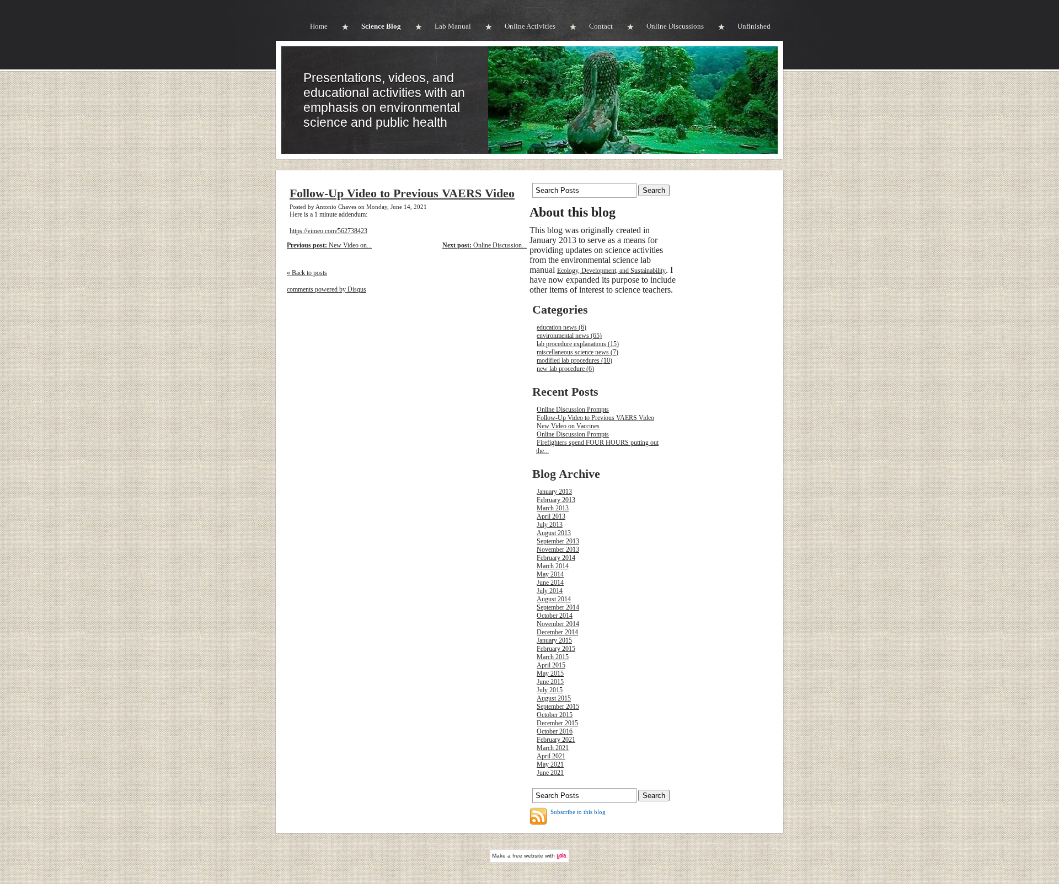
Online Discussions (675, 26)
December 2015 (557, 723)
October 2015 (555, 715)
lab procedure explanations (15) (578, 344)
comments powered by (326, 289)
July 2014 (550, 591)
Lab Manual (453, 26)
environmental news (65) (569, 335)
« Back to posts (307, 273)
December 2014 (557, 632)
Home (319, 26)
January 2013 (554, 491)
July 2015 (550, 690)
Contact (601, 26)
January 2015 (554, 640)
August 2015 (554, 698)
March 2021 (553, 748)
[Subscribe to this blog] (538, 816)
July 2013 (550, 525)
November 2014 (558, 624)
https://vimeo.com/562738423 (328, 231)
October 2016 (555, 731)
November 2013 (558, 549)
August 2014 (554, 599)
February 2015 (556, 649)
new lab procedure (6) (565, 369)
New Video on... (329, 245)
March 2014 (553, 566)
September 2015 (558, 706)
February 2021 (556, 739)
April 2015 (551, 665)
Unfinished (754, 26)
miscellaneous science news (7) (577, 352)
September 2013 (558, 541)
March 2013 (553, 508)
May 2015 (550, 673)
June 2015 (550, 682)
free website (527, 856)
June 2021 (550, 773)
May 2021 (550, 764)
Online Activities (530, 26)
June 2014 (550, 582)
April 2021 (551, 756)
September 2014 (558, 607)
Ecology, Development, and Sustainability (611, 270)
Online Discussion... (484, 245)
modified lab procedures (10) (574, 360)
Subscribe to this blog (578, 811)
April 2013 (551, 516)
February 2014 (556, 558)
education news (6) (561, 327)
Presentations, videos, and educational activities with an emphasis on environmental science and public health (384, 100)
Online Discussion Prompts (573, 409)
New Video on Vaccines (568, 426)
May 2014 (550, 574)
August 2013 (554, 533)
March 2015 (553, 657)
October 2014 (555, 615)
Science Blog (381, 26)
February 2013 (556, 500)
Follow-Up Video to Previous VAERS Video (402, 193)
